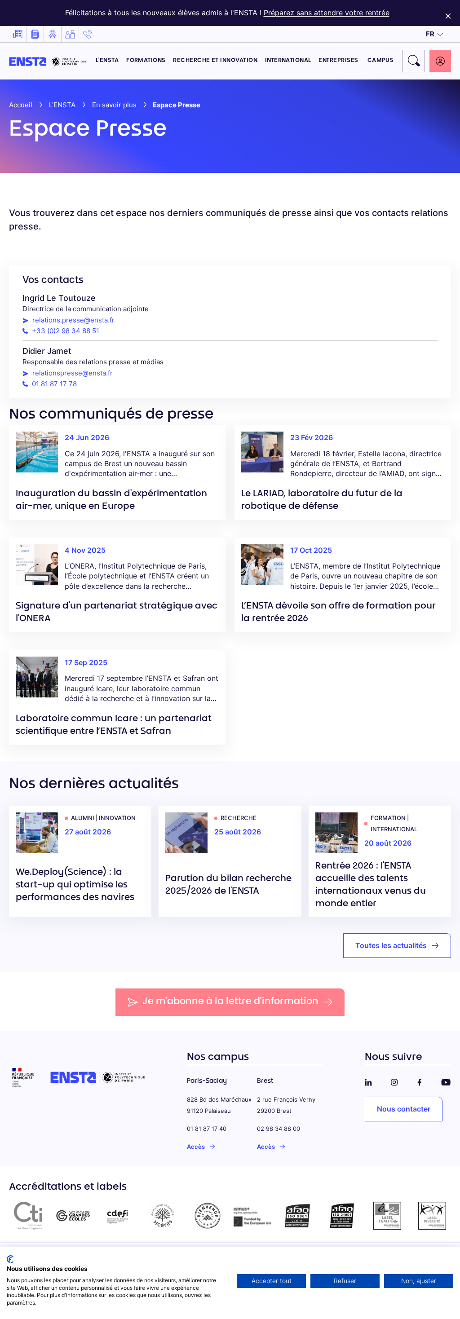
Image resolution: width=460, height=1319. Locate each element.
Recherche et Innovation (215, 60)
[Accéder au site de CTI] (28, 1216)
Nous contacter (403, 1108)
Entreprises (339, 60)
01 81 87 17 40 (206, 1128)
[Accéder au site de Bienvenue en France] (207, 1216)
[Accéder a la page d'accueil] (48, 61)
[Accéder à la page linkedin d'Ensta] (368, 1081)
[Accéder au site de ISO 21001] (342, 1216)
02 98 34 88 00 (278, 1128)
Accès (196, 1146)
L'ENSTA (107, 60)
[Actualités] (17, 34)
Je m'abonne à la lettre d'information (230, 1001)
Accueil (20, 105)
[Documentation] (35, 34)
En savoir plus (114, 105)
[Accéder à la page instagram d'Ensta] (394, 1081)
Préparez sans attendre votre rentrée (326, 12)
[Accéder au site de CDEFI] (118, 1216)
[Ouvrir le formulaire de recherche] (413, 61)
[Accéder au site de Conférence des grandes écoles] (73, 1216)
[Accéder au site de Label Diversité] (432, 1216)
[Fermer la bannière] (448, 13)
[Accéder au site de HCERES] (162, 1216)
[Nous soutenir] (70, 34)
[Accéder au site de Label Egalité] (387, 1216)
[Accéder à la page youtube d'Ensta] (446, 1081)
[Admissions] (52, 34)
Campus (380, 60)
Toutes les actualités (391, 945)
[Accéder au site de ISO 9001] (297, 1216)
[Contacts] (87, 34)
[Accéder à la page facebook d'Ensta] (419, 1081)
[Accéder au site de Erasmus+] (252, 1216)
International (288, 60)
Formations (146, 60)
